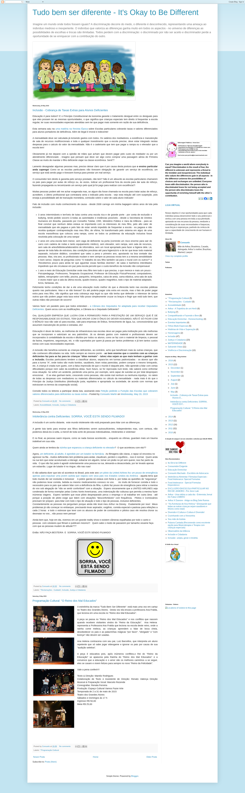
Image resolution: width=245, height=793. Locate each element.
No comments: (65, 401)
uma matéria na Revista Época (72, 129)
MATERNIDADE (175, 343)
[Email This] (76, 401)
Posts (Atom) (51, 762)
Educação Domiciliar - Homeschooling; (185, 319)
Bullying (171, 312)
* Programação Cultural (49, 750)
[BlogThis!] (78, 401)
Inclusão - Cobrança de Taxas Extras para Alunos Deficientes (70, 110)
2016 (170, 360)
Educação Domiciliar (177, 470)
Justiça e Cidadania (68, 405)
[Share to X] (81, 401)
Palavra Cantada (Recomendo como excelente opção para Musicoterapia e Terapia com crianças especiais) (189, 525)
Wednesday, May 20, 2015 (134, 394)
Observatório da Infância (179, 531)
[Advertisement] (184, 121)
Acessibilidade (45, 405)
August (174, 380)
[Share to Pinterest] (86, 401)
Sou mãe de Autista (176, 519)
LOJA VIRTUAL (172, 205)
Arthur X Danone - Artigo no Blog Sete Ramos (188, 500)
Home (95, 757)
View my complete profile (176, 256)
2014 (170, 417)
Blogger (134, 776)
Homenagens (174, 333)
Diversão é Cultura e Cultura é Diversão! (186, 512)
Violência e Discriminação (180, 350)
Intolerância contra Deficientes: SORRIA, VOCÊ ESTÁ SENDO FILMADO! (79, 416)
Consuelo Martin (108, 394)
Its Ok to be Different (177, 463)
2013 (170, 421)
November (176, 372)
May (173, 392)
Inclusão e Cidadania (177, 534)
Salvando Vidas (175, 347)
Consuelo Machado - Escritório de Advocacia (188, 473)
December (176, 368)
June (173, 388)
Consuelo (185, 242)
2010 (170, 432)
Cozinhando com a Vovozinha (181, 516)
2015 (170, 364)
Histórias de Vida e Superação (181, 329)
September (176, 376)
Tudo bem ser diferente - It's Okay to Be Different (116, 12)
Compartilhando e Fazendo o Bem (183, 315)
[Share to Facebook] (83, 401)
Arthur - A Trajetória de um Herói (182, 308)
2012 (170, 424)
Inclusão (55, 405)
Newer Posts (39, 757)
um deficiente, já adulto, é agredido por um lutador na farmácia (72, 454)
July (173, 384)
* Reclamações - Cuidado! (50, 590)
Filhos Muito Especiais (178, 326)
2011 (170, 428)
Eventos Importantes (177, 322)
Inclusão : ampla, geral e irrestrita (183, 538)
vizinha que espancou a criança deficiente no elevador (87, 447)
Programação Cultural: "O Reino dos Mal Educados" (65, 600)
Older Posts (151, 757)
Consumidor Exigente (177, 466)
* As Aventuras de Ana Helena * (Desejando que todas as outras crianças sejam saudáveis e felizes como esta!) (189, 506)
